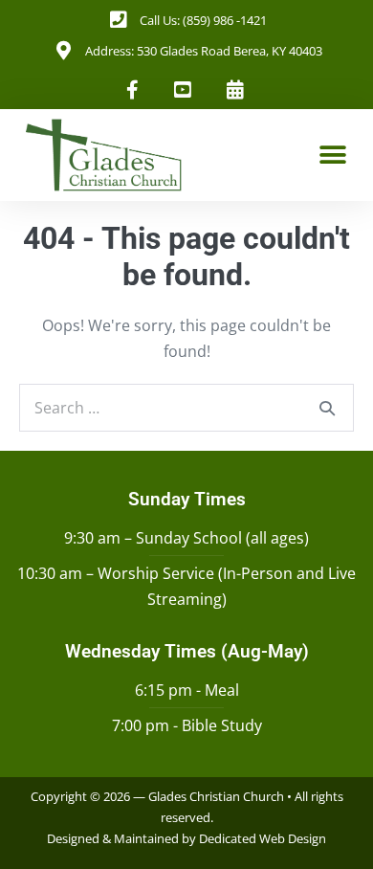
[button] (332, 154)
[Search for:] (186, 407)
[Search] (327, 407)
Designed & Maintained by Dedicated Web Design (186, 838)
